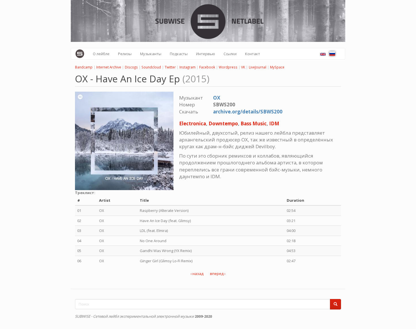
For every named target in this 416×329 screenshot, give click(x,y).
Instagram (187, 67)
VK (243, 67)
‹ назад (196, 273)
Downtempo (223, 123)
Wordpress (228, 67)
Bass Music (254, 123)
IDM (274, 123)
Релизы (125, 53)
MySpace (277, 67)
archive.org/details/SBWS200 (247, 111)
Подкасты (179, 53)
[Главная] (82, 53)
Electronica (192, 123)
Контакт (252, 53)
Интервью (205, 53)
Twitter (170, 67)
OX (216, 97)
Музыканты (150, 53)
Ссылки (230, 53)
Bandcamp (84, 67)
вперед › (218, 273)
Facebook (207, 67)
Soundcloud (151, 67)
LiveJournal (257, 67)
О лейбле (101, 53)
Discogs (131, 67)
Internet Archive (108, 67)
